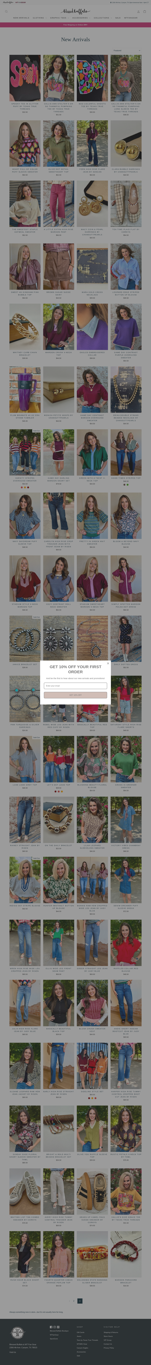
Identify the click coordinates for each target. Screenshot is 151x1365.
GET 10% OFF (75, 695)
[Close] (108, 663)
